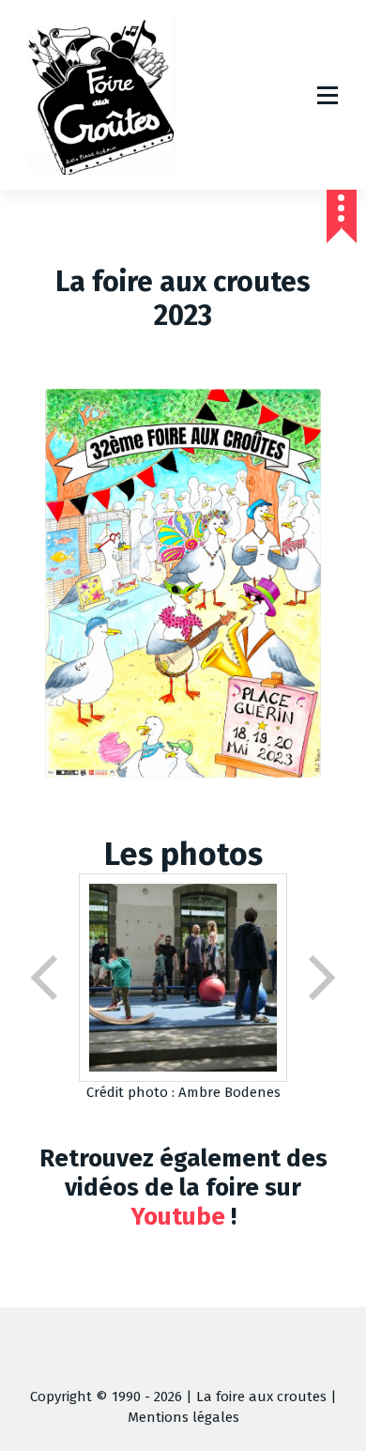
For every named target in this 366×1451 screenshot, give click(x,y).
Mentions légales (183, 1417)
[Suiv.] (320, 977)
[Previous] (46, 977)
